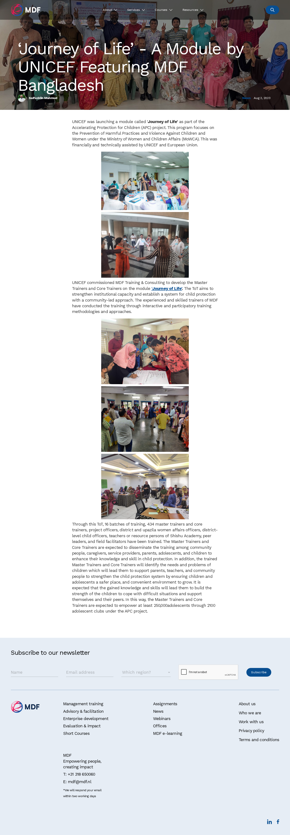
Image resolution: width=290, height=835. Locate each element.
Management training (83, 703)
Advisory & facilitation (83, 711)
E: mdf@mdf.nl (77, 781)
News (158, 711)
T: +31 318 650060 (79, 774)
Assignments (165, 703)
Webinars (161, 718)
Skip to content (15, 4)
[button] (110, 10)
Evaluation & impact (82, 725)
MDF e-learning (167, 733)
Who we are (250, 712)
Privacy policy (251, 730)
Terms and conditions (259, 739)
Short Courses (76, 733)
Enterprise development (86, 718)
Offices (160, 725)
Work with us (251, 721)
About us (247, 703)
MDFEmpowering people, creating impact (82, 761)
